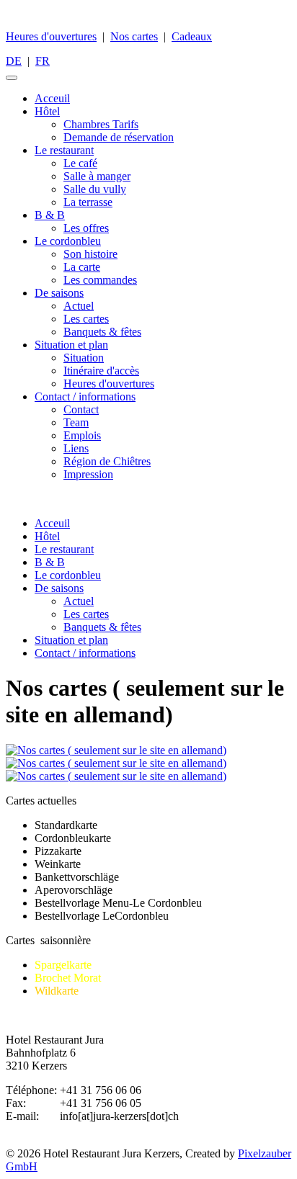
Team (76, 422)
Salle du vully (94, 189)
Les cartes (86, 319)
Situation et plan (71, 345)
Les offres (86, 228)
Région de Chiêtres (107, 461)
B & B (50, 215)
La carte (81, 267)
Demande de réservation (118, 137)
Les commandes (100, 280)
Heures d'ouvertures (51, 36)
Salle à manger (96, 176)
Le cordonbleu (68, 241)
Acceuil (52, 98)
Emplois (82, 435)
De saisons (59, 293)
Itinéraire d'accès (101, 370)
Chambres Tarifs (100, 124)
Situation (83, 357)
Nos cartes (134, 36)
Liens (76, 448)
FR (42, 61)
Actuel (78, 306)
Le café (80, 163)
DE (14, 61)
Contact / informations (85, 396)
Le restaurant (64, 150)
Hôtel (47, 111)
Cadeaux (192, 36)
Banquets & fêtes (102, 332)
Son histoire (90, 254)
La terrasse (87, 202)
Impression (88, 474)
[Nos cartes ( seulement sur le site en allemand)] (116, 750)
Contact (81, 409)
